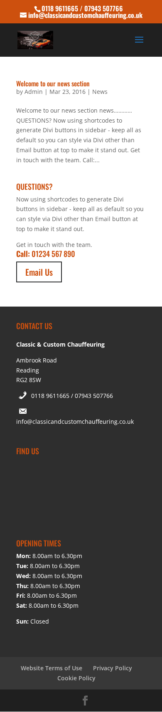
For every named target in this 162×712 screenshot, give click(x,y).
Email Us (39, 272)
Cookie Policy (76, 678)
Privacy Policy (112, 668)
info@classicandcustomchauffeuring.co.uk (75, 421)
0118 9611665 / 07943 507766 (72, 396)
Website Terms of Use (51, 668)
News (100, 92)
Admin (34, 92)
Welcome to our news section (53, 83)
